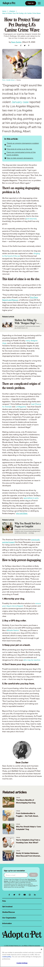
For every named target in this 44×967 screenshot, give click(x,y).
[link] (32, 886)
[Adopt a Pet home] (9, 3)
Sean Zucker (16, 42)
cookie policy (6, 957)
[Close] (41, 949)
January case (20, 102)
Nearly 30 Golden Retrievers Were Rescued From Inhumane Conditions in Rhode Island (28, 856)
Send (33, 875)
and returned (31, 219)
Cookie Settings (22, 963)
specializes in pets (31, 498)
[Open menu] (39, 3)
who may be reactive (31, 660)
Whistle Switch (13, 630)
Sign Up (31, 3)
